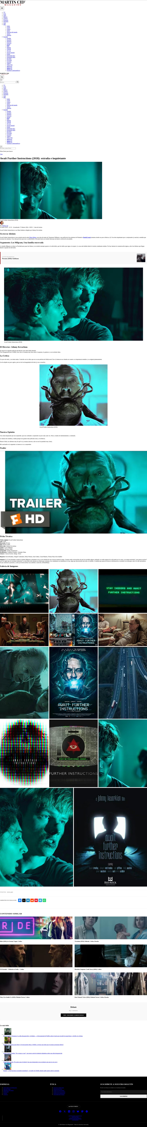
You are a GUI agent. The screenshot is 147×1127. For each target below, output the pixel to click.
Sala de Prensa (6, 1089)
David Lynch (87, 237)
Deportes (5, 21)
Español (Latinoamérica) (13, 70)
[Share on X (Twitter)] (24, 900)
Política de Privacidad (75, 1118)
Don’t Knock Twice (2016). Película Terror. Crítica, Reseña (92, 997)
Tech (4, 15)
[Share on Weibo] (36, 900)
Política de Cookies (75, 1117)
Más (4, 24)
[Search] (2, 77)
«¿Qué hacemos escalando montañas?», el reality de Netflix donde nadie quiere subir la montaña (33, 1070)
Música (5, 17)
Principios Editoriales (59, 1087)
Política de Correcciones (59, 1091)
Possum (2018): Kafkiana (10, 258)
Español (5, 37)
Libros (8, 29)
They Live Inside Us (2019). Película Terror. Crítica (15, 997)
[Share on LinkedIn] (28, 900)
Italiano (9, 47)
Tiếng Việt (9, 65)
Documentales (7, 1036)
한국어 (9, 51)
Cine (4, 14)
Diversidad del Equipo (59, 1094)
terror (8, 892)
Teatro (8, 33)
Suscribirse (123, 1096)
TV (4, 12)
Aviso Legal (75, 1116)
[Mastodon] (82, 1111)
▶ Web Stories (73, 1106)
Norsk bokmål (10, 52)
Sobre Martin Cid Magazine (10, 1087)
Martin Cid (5, 225)
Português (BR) (11, 57)
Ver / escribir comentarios (73, 1015)
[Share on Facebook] (20, 900)
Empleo (5, 1093)
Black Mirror (32, 237)
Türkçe (9, 63)
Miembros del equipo (8, 1090)
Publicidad (6, 1091)
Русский (9, 60)
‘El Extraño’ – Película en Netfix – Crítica (12, 969)
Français (9, 43)
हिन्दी (8, 46)
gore (12, 892)
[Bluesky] (78, 1111)
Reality (5, 1044)
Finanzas (5, 20)
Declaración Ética (58, 1089)
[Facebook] (60, 1111)
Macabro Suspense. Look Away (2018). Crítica (88, 969)
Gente (8, 27)
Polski (8, 54)
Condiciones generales (75, 1115)
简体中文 (9, 67)
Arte (4, 23)
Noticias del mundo (12, 32)
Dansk (8, 44)
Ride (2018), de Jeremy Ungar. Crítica (11, 941)
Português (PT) (11, 55)
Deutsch (9, 41)
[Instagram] (73, 1111)
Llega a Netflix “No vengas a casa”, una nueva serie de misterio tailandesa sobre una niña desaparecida (34, 1053)
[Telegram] (87, 1111)
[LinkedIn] (69, 1111)
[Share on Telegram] (40, 900)
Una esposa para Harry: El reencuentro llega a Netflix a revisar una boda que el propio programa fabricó (35, 1044)
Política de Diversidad (59, 1090)
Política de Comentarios (59, 1093)
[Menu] (2, 8)
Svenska (9, 62)
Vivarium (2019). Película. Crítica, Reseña (87, 941)
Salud (8, 30)
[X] (65, 1111)
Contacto (5, 1094)
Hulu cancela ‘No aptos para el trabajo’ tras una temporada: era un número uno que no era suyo (31, 1062)
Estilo (8, 26)
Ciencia (5, 18)
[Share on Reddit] (32, 900)
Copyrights (75, 1119)
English (9, 38)
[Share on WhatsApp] (44, 900)
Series (5, 1053)
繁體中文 (9, 69)
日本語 (9, 49)
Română (9, 58)
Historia (9, 35)
